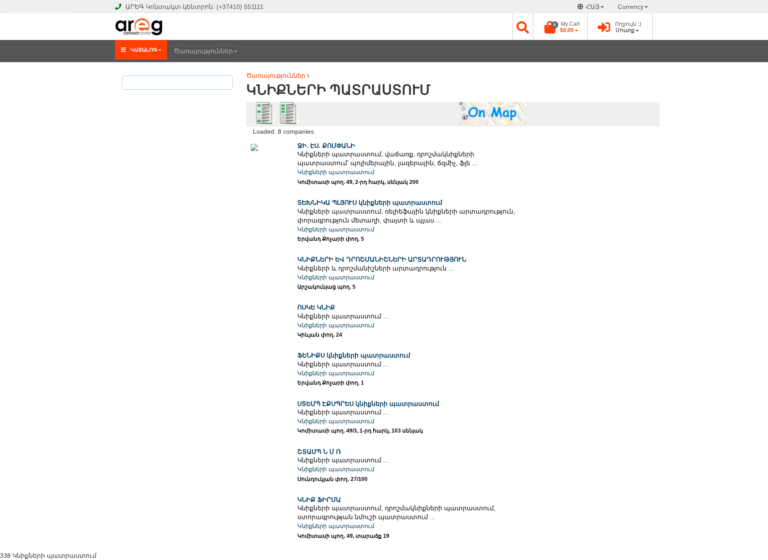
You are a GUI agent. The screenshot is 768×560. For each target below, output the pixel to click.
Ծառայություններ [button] (203, 51)
